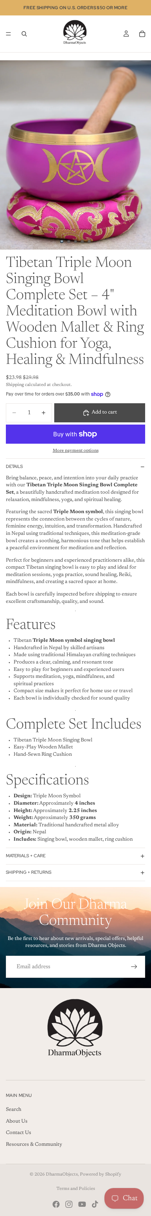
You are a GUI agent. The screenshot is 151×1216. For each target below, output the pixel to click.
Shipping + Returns (28, 872)
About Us (16, 1121)
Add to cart (104, 412)
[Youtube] (82, 1204)
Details (14, 466)
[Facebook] (56, 1204)
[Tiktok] (95, 1204)
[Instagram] (69, 1204)
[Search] (24, 34)
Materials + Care (25, 856)
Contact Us (18, 1132)
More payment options (76, 450)
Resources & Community (34, 1144)
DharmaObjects (62, 1174)
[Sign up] (134, 966)
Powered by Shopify (100, 1174)
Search (13, 1109)
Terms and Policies (75, 1189)
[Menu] (8, 33)
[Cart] (142, 34)
